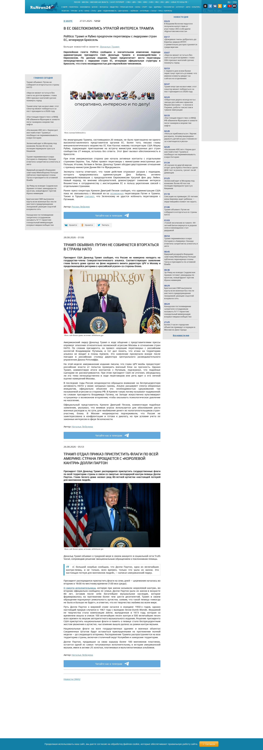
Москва (85, 2)
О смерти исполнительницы (80, 588)
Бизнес (95, 7)
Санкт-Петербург (117, 2)
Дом (99, 11)
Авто (188, 7)
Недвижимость (109, 11)
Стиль (93, 11)
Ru (229, 2)
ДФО (167, 2)
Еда (150, 7)
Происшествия (126, 7)
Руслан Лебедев (81, 206)
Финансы (104, 7)
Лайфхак (134, 11)
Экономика (85, 7)
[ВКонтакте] (71, 224)
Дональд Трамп (109, 46)
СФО (162, 2)
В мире (64, 7)
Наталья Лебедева (82, 426)
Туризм (74, 11)
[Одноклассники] (87, 224)
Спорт (144, 7)
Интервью (144, 11)
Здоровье (158, 7)
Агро (81, 11)
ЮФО (145, 2)
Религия (65, 11)
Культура (196, 7)
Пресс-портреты (165, 11)
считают (89, 196)
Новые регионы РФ (179, 2)
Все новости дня (181, 335)
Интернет (180, 7)
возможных (117, 193)
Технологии (168, 7)
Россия (77, 2)
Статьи (153, 11)
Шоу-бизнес (123, 11)
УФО (156, 2)
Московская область (99, 2)
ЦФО (134, 2)
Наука (137, 7)
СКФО (151, 2)
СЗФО (128, 2)
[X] (104, 224)
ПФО (139, 2)
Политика (73, 7)
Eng (235, 2)
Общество (114, 7)
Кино (86, 11)
